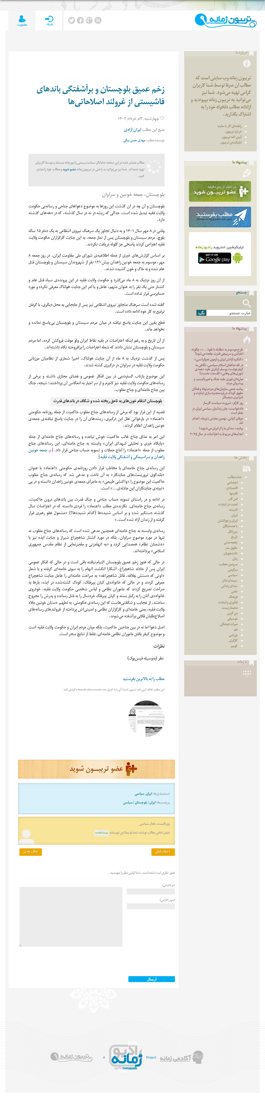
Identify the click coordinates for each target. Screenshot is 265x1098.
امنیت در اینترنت (228, 505)
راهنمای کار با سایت (229, 126)
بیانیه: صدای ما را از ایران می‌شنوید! (221, 429)
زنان (235, 559)
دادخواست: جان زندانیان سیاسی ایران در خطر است (217, 411)
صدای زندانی (229, 586)
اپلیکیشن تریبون (230, 143)
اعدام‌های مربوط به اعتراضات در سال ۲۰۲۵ (216, 434)
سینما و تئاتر (230, 581)
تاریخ (234, 537)
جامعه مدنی (231, 543)
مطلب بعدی (31, 852)
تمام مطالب (234, 477)
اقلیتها (234, 494)
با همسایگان (230, 526)
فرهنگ (233, 597)
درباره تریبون (233, 132)
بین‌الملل (233, 532)
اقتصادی (232, 488)
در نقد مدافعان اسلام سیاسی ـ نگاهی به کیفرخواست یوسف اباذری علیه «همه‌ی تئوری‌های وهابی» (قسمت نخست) (219, 370)
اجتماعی (232, 483)
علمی (234, 592)
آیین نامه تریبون (231, 137)
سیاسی (139, 794)
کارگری (233, 641)
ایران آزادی (132, 130)
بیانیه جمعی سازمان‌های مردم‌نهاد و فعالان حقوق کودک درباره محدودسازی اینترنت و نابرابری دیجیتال (217, 394)
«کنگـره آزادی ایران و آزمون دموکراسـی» (218, 360)
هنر (236, 630)
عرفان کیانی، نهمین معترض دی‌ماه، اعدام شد (217, 421)
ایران (149, 794)
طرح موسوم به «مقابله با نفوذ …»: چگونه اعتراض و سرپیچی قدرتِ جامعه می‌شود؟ (217, 352)
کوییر (234, 646)
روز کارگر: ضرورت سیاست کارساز (223, 403)
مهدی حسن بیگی (134, 141)
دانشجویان (231, 554)
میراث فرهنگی (229, 624)
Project (151, 1057)
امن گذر (233, 499)
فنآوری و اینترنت (228, 603)
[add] (21, 21)
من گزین (232, 614)
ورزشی (233, 635)
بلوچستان (141, 803)
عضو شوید (69, 170)
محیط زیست (230, 608)
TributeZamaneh (226, 20)
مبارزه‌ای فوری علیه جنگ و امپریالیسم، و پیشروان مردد (218, 382)
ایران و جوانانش (228, 521)
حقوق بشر (231, 548)
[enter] (49, 21)
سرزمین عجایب (228, 565)
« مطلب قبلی (163, 852)
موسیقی (232, 619)
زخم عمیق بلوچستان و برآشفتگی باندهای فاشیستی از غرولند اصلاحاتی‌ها (100, 97)
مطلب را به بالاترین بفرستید (144, 679)
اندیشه (233, 510)
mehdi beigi (101, 833)
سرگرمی (233, 570)
